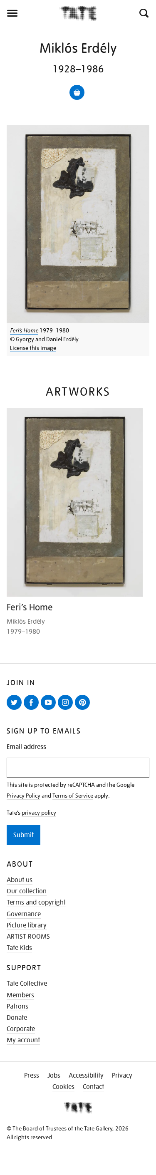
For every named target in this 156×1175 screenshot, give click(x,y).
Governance (24, 914)
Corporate (21, 1029)
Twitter (16, 709)
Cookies (63, 1087)
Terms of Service (72, 795)
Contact (93, 1087)
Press (31, 1075)
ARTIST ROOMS (28, 936)
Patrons (17, 1006)
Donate (17, 1018)
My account (23, 1040)
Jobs (53, 1075)
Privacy (122, 1075)
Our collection (27, 891)
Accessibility (86, 1075)
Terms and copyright (36, 902)
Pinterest (84, 709)
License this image (33, 348)
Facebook (33, 709)
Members (20, 995)
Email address (26, 747)
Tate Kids (19, 948)
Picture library (27, 925)
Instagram (67, 709)
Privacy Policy (23, 795)
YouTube (50, 709)
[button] (143, 13)
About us (19, 880)
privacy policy (39, 812)
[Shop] (76, 92)
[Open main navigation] (29, 13)
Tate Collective (27, 983)
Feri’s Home (24, 330)
